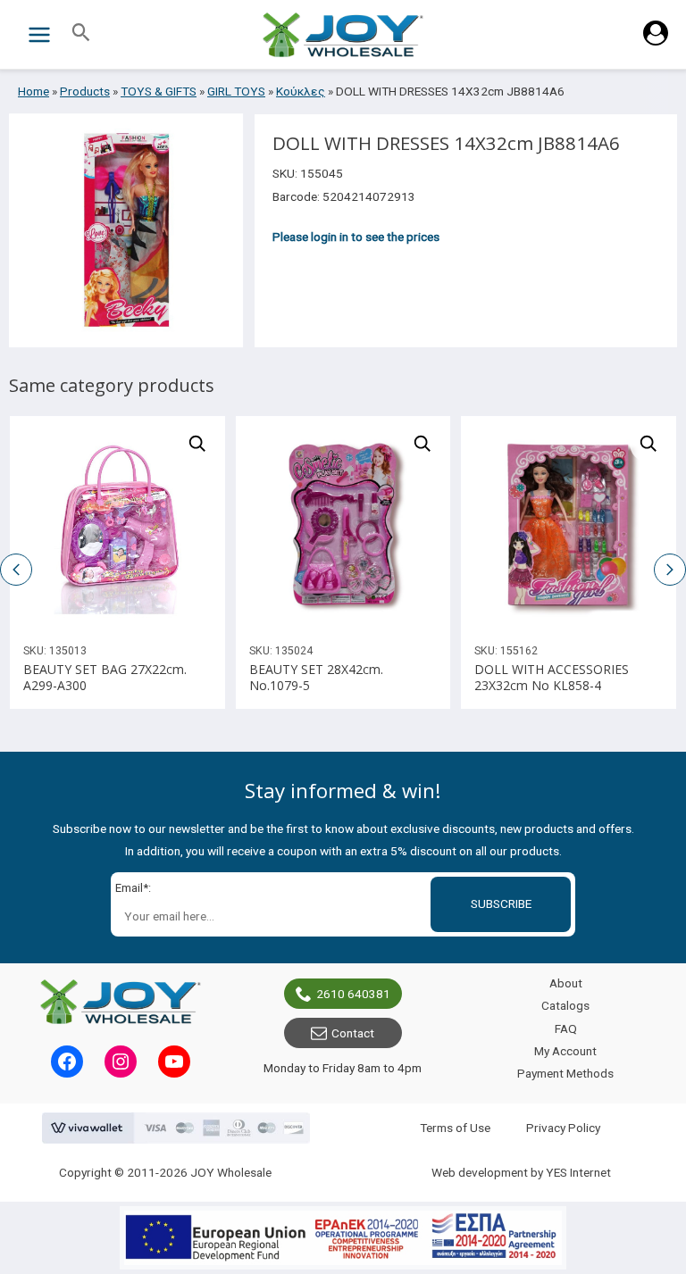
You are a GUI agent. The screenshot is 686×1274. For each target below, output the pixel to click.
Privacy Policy (563, 1127)
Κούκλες (300, 91)
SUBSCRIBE (501, 903)
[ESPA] (343, 1238)
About (565, 983)
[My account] (655, 41)
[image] (117, 523)
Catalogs (565, 1005)
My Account (565, 1051)
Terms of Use (455, 1127)
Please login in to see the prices (355, 236)
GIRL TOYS (236, 91)
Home (33, 91)
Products (85, 91)
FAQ (566, 1028)
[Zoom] (197, 443)
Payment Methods (565, 1073)
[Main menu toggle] (39, 34)
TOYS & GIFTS (159, 91)
